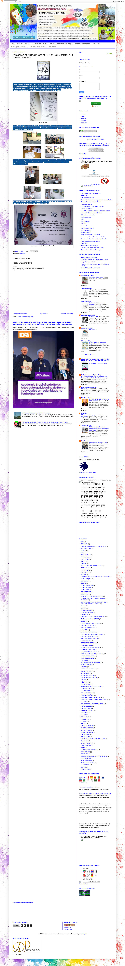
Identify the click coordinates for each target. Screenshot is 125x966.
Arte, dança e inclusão (87, 197)
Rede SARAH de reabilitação (89, 245)
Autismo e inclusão (86, 204)
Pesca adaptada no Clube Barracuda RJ (92, 236)
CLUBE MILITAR (86, 587)
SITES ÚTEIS (96, 44)
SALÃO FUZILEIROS (87, 743)
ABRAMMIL (84, 544)
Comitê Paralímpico (86, 208)
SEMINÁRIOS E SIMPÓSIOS (89, 749)
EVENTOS (84, 630)
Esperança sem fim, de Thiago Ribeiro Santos (94, 259)
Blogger (84, 934)
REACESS (84, 715)
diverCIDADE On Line (88, 355)
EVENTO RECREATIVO (88, 627)
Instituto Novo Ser (86, 230)
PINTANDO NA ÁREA (87, 695)
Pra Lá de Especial (86, 708)
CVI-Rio (83, 608)
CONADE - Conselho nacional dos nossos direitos (95, 210)
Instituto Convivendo (87, 226)
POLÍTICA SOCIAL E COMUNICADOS (92, 704)
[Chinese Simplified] (100, 781)
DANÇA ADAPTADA (86, 610)
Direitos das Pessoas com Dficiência (91, 213)
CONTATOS (52, 47)
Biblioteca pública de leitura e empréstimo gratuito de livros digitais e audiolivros (99, 428)
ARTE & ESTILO (86, 555)
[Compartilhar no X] (34, 251)
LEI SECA (84, 667)
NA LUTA (83, 680)
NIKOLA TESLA (93, 316)
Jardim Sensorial (86, 232)
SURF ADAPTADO (86, 760)
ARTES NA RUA (85, 568)
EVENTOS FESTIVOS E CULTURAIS (91, 634)
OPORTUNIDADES (86, 684)
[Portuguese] (85, 781)
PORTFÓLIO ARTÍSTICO (82, 44)
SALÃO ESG (84, 741)
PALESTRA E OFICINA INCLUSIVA (91, 686)
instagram (84, 118)
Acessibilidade (86, 301)
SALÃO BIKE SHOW (87, 732)
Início (12, 44)
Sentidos (84, 413)
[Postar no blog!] (32, 251)
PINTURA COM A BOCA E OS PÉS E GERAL (94, 699)
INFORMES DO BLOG (87, 656)
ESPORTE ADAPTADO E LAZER (90, 623)
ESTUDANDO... (93, 329)
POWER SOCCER (86, 706)
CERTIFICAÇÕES (86, 579)
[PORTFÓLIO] (95, 176)
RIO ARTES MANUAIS (87, 725)
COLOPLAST (85, 594)
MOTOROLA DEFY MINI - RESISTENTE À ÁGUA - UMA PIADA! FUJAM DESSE (45, 422)
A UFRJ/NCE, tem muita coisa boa (91, 193)
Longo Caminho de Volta (88, 262)
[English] (82, 778)
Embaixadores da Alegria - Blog (91, 375)
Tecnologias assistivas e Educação (91, 250)
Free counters (83, 884)
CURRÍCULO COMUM (23, 44)
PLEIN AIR (84, 701)
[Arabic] (96, 781)
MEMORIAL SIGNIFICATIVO (38, 47)
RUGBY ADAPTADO (87, 728)
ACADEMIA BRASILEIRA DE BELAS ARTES (93, 546)
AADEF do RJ (85, 195)
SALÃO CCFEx (85, 736)
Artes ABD (23, 253)
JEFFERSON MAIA (86, 664)
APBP (82, 552)
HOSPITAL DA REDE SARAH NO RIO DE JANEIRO (36, 413)
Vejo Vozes (84, 441)
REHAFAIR (84, 721)
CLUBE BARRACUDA (87, 585)
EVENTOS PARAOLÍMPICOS (89, 638)
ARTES (83, 561)
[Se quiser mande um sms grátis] (88, 132)
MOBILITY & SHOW (87, 671)
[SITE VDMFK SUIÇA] (105, 184)
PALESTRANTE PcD (87, 688)
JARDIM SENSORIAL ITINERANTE (91, 662)
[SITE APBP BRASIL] (85, 184)
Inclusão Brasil (85, 221)
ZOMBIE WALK (85, 769)
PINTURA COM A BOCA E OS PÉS (91, 697)
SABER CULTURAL (86, 730)
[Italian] (99, 778)
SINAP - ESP (84, 754)
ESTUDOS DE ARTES (87, 625)
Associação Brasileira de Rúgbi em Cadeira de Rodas (96, 200)
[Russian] (81, 781)
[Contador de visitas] (69, 925)
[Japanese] (88, 781)
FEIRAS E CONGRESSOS (88, 643)
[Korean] (92, 781)
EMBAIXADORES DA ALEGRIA (90, 619)
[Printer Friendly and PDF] (109, 54)
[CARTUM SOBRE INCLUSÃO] (95, 794)
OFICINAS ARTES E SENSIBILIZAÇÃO (61, 44)
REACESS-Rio (85, 717)
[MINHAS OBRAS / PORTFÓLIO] (85, 169)
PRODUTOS (84, 712)
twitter (83, 116)
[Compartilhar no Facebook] (36, 251)
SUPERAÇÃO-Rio (86, 758)
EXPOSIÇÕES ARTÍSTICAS (19, 47)
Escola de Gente (86, 217)
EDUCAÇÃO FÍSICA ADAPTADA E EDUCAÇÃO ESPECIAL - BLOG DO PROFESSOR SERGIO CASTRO (95, 360)
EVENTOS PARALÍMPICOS (89, 636)
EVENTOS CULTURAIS (88, 632)
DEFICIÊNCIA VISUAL (87, 612)
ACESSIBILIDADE (86, 548)
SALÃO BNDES (85, 734)
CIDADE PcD (85, 581)
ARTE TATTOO (85, 559)
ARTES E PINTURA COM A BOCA (91, 565)
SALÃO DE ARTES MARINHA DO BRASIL (93, 738)
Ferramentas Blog (84, 782)
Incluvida (83, 223)
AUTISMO (84, 574)
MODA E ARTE (85, 673)
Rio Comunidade (86, 398)
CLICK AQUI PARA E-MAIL (96, 139)
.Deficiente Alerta (86, 288)
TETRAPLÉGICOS (86, 425)
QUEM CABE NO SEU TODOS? (90, 268)
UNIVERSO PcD (85, 765)
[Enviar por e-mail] (30, 251)
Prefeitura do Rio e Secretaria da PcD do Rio (94, 239)
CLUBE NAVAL (85, 589)
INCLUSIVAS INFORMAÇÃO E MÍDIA (92, 654)
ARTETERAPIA (85, 572)
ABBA (82, 541)
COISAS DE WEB (86, 592)
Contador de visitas (68, 929)
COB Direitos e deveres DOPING (98, 363)
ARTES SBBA (85, 570)
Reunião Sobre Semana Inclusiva (98, 442)
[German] (92, 778)
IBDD (82, 219)
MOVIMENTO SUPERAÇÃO (89, 678)
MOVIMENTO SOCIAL (87, 675)
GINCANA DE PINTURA (88, 649)
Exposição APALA (86, 640)
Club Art (83, 583)
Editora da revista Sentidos (89, 257)
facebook (83, 114)
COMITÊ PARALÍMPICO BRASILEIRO (92, 596)
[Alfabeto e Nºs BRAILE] (93, 517)
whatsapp (84, 122)
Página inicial (43, 313)
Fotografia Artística (86, 645)
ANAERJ (83, 550)
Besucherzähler (67, 927)
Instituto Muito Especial (87, 228)
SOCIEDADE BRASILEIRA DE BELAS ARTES (94, 756)
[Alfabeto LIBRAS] (87, 472)
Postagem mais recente (20, 313)
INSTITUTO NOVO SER (88, 658)
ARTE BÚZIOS (85, 557)
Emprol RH (84, 621)
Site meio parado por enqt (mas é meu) (92, 247)
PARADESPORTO (86, 691)
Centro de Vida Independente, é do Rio (92, 206)
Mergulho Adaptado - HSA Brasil (90, 234)
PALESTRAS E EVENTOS (40, 44)
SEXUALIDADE (85, 752)
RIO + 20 (83, 723)
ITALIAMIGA (84, 660)
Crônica (83, 606)
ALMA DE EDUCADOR (88, 315)
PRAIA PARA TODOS (87, 710)
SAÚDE (83, 747)
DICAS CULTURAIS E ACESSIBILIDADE (92, 616)
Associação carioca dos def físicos (91, 202)
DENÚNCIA (84, 614)
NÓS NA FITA (85, 682)
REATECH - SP (85, 719)
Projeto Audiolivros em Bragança (90, 241)
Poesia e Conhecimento (88, 387)
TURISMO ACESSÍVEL (87, 762)
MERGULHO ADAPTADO (88, 669)
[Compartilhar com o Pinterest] (37, 251)
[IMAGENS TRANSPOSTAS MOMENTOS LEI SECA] (97, 861)
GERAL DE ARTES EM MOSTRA (90, 647)
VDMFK (83, 767)
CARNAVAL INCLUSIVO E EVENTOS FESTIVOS (95, 576)
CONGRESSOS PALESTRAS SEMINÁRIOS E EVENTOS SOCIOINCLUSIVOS (94, 602)
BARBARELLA (85, 388)
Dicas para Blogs (86, 341)
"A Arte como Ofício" (87, 275)
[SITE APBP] (95, 184)
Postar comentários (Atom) (25, 316)
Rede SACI (84, 243)
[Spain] (96, 778)
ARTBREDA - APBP (87, 328)
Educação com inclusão (88, 215)
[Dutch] (103, 778)
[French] (88, 778)
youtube (83, 120)
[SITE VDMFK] (87, 186)
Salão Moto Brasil (86, 745)
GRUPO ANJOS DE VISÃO (89, 651)
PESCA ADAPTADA (86, 693)
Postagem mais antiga (67, 313)
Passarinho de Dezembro (96, 277)
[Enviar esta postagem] (27, 251)
